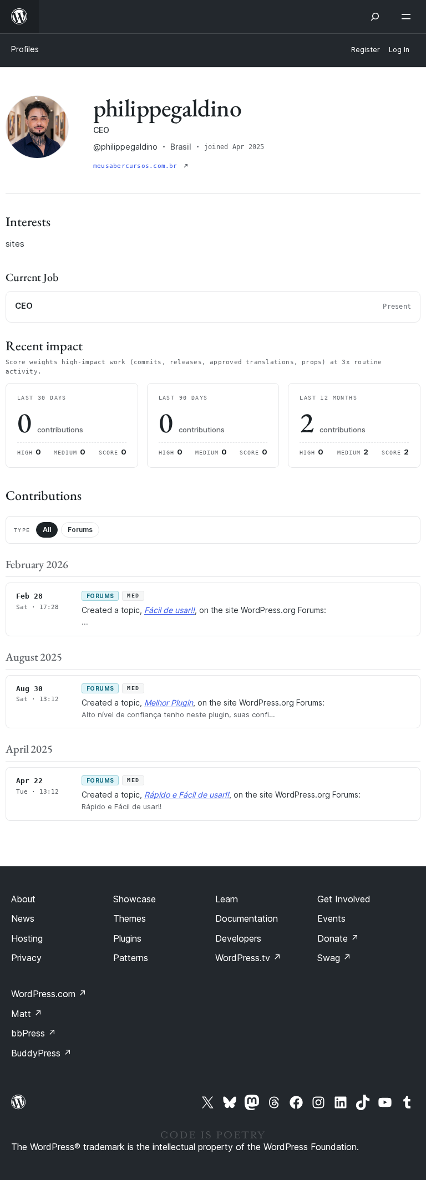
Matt (26, 1013)
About (23, 899)
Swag (334, 957)
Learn (226, 899)
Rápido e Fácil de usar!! (186, 794)
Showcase (134, 899)
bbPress (33, 1033)
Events (331, 918)
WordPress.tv (248, 957)
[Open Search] (374, 16)
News (22, 918)
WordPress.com (49, 993)
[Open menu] (408, 16)
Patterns (130, 957)
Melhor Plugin (168, 702)
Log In (399, 49)
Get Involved (344, 899)
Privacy (26, 957)
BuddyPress (41, 1053)
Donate (338, 938)
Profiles (25, 49)
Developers (238, 938)
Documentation (246, 918)
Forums (80, 529)
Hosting (27, 938)
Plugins (127, 938)
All (47, 529)
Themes (129, 918)
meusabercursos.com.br (137, 166)
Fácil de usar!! (169, 610)
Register (365, 49)
